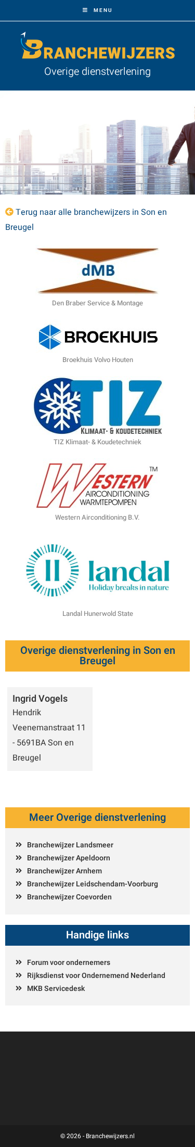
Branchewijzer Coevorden (69, 897)
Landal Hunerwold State (97, 613)
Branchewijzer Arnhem (64, 871)
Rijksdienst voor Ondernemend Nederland (96, 975)
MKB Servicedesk (56, 988)
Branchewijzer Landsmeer (70, 845)
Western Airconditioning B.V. (97, 517)
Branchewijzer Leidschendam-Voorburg (92, 884)
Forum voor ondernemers (68, 962)
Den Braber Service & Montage (97, 303)
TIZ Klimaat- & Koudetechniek (97, 442)
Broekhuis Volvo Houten (97, 360)
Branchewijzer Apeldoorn (68, 858)
